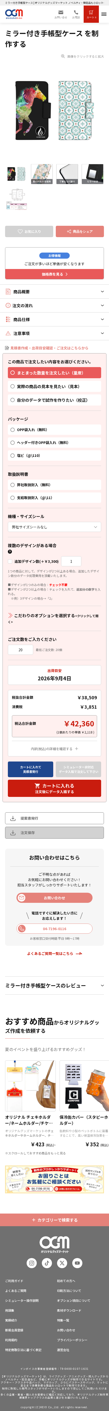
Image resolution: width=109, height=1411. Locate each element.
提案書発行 (29, 818)
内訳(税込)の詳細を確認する (51, 748)
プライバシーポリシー (72, 1340)
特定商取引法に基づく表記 (23, 1350)
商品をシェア (83, 231)
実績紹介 (11, 1320)
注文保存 (28, 832)
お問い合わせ (66, 1330)
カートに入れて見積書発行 (30, 769)
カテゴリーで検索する (58, 1220)
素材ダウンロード (69, 1310)
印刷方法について (69, 1290)
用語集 (9, 1310)
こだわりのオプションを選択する (53, 618)
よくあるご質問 (15, 1290)
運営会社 (63, 1350)
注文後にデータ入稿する (54, 788)
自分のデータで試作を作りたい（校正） (53, 400)
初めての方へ (66, 1281)
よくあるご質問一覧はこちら (50, 953)
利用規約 (11, 1340)
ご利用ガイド (14, 1281)
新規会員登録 (14, 1330)
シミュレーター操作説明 (22, 1300)
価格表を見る (52, 274)
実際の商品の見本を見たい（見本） (49, 386)
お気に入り (33, 231)
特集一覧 (63, 1320)
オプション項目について (73, 1300)
